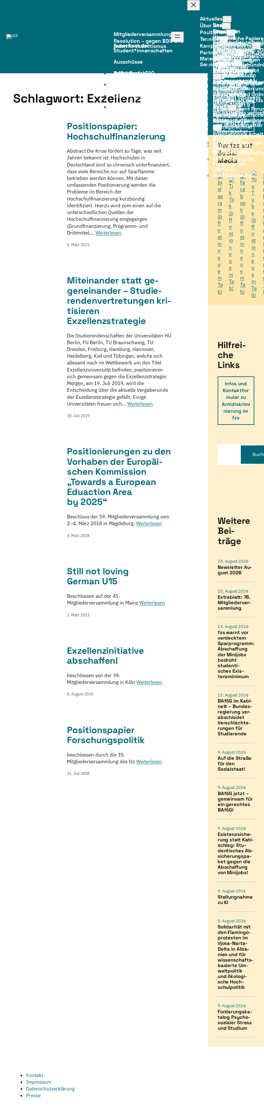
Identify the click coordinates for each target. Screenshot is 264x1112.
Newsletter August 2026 (235, 569)
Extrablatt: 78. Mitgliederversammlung (234, 602)
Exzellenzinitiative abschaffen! (105, 656)
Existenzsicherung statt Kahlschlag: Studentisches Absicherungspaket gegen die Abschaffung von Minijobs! (236, 853)
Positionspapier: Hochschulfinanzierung (116, 131)
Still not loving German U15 (97, 576)
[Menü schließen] (193, 5)
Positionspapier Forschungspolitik (106, 735)
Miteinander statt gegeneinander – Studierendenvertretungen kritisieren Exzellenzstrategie (119, 300)
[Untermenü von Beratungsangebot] (217, 76)
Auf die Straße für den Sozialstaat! (235, 763)
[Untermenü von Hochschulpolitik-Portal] (232, 107)
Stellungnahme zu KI (235, 899)
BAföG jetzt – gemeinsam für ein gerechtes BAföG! (235, 801)
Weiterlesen (108, 232)
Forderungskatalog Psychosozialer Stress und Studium (235, 1020)
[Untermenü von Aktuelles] (226, 19)
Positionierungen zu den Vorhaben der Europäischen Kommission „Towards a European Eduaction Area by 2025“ (119, 476)
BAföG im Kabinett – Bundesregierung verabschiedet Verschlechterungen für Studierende (235, 717)
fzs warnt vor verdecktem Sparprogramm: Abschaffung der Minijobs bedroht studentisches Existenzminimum (236, 654)
